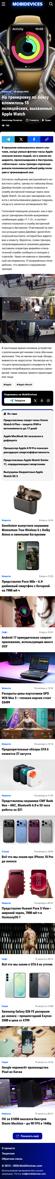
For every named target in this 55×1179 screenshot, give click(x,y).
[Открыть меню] (3, 4)
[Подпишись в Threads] (41, 400)
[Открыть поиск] (51, 4)
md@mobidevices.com (34, 1174)
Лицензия (8, 1153)
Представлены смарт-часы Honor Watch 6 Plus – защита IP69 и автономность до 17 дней (26, 424)
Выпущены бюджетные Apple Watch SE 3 (23, 474)
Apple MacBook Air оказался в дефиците (23, 438)
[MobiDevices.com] (27, 4)
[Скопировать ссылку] (46, 139)
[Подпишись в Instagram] (48, 400)
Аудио (48, 120)
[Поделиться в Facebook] (34, 139)
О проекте (8, 1148)
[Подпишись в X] (35, 400)
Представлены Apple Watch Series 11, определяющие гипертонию (26, 462)
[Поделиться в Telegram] (8, 139)
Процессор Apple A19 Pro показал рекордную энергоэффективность (26, 450)
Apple (8, 384)
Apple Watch (25, 384)
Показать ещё (30, 1136)
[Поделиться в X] (21, 139)
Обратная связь (12, 1158)
